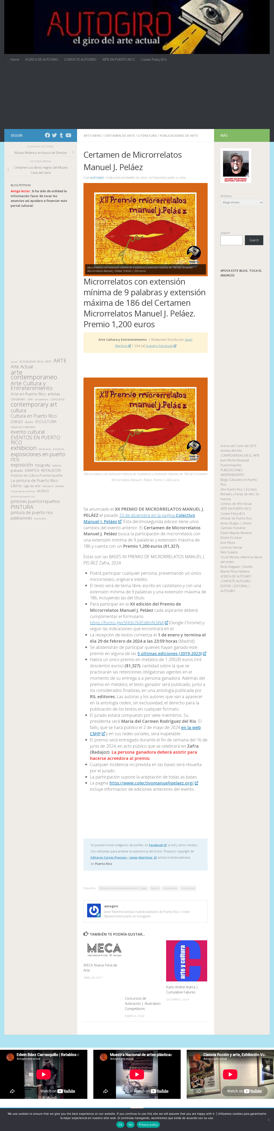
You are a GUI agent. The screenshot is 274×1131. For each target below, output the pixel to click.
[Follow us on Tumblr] (61, 135)
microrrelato (188, 888)
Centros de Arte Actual (236, 504)
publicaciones (21, 518)
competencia (41, 399)
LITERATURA (147, 135)
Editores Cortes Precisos (109, 857)
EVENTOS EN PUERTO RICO (35, 440)
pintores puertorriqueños (35, 501)
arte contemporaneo (34, 375)
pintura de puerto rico (32, 512)
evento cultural (28, 431)
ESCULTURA (46, 421)
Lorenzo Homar (231, 547)
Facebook (156, 845)
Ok (120, 1124)
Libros (16, 485)
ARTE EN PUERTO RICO (118, 59)
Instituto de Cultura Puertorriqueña (36, 475)
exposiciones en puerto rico (38, 456)
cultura (18, 410)
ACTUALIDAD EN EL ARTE (35, 361)
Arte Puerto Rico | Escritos (238, 489)
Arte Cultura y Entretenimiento (32, 385)
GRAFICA (32, 470)
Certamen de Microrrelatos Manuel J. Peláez (123, 888)
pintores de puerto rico (23, 496)
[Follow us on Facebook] (47, 135)
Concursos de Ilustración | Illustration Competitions (143, 1003)
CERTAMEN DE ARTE (119, 135)
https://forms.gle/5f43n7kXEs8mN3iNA (127, 623)
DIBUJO (17, 421)
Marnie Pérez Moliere (235, 571)
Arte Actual (22, 366)
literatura (48, 486)
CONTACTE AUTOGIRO (80, 59)
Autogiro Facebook (159, 346)
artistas (54, 394)
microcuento (170, 888)
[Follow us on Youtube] (68, 135)
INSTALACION (51, 470)
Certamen (18, 399)
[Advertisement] (137, 97)
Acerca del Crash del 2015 (238, 446)
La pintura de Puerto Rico (34, 480)
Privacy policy (148, 1124)
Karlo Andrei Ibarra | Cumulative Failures (182, 989)
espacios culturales (23, 427)
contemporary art (34, 404)
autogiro (97, 178)
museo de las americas (23, 491)
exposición (22, 464)
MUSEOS (43, 491)
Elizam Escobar (231, 538)
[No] (269, 1120)
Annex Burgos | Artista (235, 523)
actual (14, 361)
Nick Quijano (229, 552)
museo (59, 486)
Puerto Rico (40, 518)
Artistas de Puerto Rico (236, 518)
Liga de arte (32, 486)
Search (225, 233)
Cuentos (155, 888)
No (131, 1124)
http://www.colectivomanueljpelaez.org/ (151, 783)
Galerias (56, 465)
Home (14, 59)
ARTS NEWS (92, 135)
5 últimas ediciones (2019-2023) (169, 653)
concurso (57, 399)
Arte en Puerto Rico (28, 394)
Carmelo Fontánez (233, 528)
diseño (29, 422)
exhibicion (24, 448)
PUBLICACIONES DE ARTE (179, 135)
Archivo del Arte (231, 450)
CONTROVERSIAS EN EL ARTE (240, 455)
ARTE (60, 360)
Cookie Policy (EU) (154, 59)
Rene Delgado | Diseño (236, 567)
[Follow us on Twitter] (54, 135)
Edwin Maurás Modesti (236, 533)
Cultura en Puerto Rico (34, 416)
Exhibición (58, 449)
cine (30, 399)
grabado (17, 470)
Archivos (226, 196)
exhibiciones (45, 449)
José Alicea (227, 542)
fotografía (42, 465)
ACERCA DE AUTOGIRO (41, 59)
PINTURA (22, 506)
